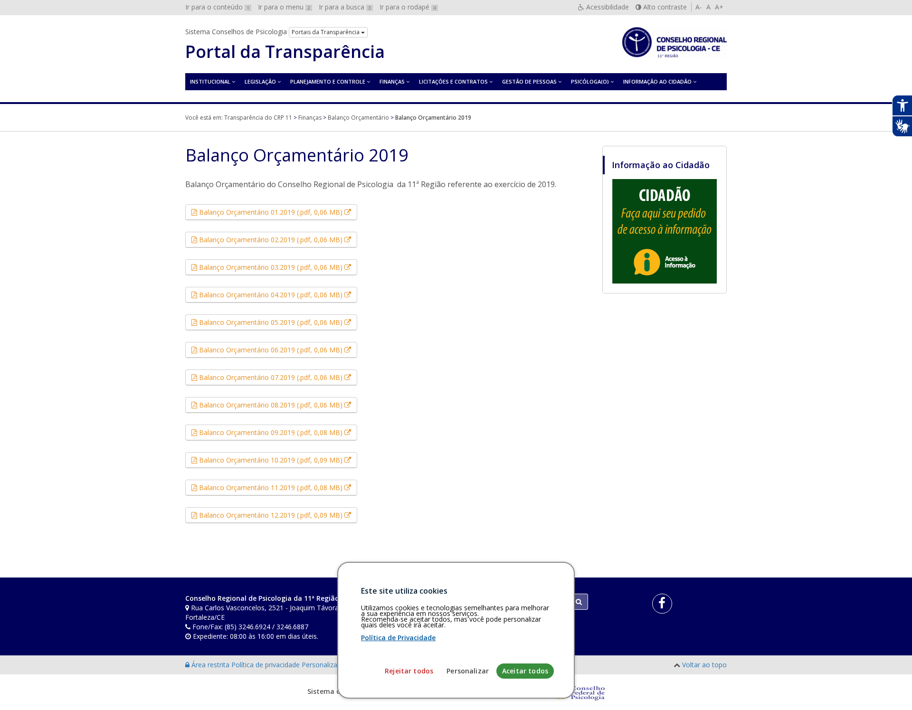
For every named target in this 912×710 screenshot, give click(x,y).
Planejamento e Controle (327, 81)
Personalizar (467, 670)
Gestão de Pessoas (529, 81)
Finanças (392, 81)
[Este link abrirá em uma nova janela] (664, 231)
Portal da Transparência (285, 51)
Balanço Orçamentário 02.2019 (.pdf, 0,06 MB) (277, 239)
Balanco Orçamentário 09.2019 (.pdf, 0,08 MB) (277, 432)
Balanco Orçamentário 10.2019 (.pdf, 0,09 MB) (277, 459)
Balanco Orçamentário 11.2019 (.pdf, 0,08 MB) (277, 487)
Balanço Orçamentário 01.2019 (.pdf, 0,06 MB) (277, 212)
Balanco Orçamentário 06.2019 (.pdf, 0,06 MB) (277, 349)
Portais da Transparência (326, 32)
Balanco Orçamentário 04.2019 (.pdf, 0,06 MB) (277, 294)
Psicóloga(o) (590, 81)
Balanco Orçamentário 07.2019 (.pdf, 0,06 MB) (277, 377)
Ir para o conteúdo (217, 6)
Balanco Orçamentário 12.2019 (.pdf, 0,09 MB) (277, 515)
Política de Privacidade (398, 637)
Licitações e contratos (453, 81)
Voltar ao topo (704, 664)
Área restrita (210, 664)
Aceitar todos (525, 670)
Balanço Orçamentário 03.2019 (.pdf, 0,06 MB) (277, 267)
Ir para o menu (284, 6)
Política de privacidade (266, 664)
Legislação (260, 81)
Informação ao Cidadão (657, 81)
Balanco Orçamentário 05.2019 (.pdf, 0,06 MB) (277, 322)
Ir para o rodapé (408, 6)
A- (698, 6)
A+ (719, 6)
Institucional (210, 81)
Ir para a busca (345, 6)
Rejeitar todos (409, 670)
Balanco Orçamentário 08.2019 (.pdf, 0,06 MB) (277, 404)
